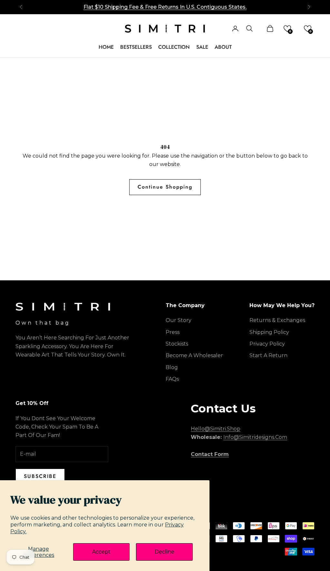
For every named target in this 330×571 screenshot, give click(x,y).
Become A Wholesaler (194, 355)
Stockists (177, 344)
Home (106, 47)
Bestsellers (136, 47)
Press (173, 332)
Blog (172, 367)
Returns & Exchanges (277, 320)
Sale (202, 47)
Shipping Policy (269, 332)
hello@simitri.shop (215, 429)
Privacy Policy (267, 344)
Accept (101, 552)
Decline (164, 552)
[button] (287, 28)
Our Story (178, 320)
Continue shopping (165, 187)
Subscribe (40, 476)
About (223, 47)
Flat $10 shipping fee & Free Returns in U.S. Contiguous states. (165, 7)
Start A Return (268, 355)
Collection (174, 47)
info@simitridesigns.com (255, 437)
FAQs (172, 379)
